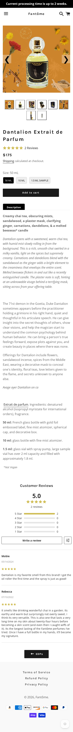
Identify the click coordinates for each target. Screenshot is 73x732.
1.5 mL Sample (39, 180)
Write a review (31, 540)
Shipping (8, 161)
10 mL (21, 180)
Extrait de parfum (16, 404)
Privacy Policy (36, 684)
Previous (7, 59)
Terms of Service (36, 672)
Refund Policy (36, 678)
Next (66, 59)
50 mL (8, 180)
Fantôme (36, 14)
